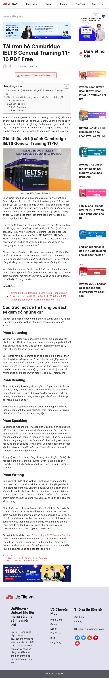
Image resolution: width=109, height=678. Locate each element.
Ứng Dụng (55, 642)
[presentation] (92, 74)
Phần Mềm (56, 619)
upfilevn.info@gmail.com (91, 629)
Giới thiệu (79, 617)
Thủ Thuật (81, 4)
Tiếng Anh (17, 16)
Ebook (63, 4)
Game (48, 4)
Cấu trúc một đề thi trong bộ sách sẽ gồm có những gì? (34, 97)
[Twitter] (83, 637)
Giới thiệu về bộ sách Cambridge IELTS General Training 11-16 (36, 92)
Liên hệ (78, 621)
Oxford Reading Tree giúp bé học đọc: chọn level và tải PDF (92, 132)
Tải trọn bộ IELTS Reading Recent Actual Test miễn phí (38, 293)
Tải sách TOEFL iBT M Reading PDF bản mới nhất (25, 560)
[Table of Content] (66, 86)
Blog (94, 4)
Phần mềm (31, 4)
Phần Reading (18, 104)
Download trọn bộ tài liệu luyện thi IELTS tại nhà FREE (38, 296)
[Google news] (77, 643)
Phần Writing (17, 110)
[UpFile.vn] (10, 4)
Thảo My (11, 66)
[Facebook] (77, 637)
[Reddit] (90, 637)
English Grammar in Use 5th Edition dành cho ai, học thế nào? (92, 250)
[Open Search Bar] (102, 4)
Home (6, 16)
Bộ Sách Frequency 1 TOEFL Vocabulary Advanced (26, 558)
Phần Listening (18, 100)
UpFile (35, 131)
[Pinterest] (96, 637)
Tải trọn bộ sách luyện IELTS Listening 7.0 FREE (34, 299)
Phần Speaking (18, 107)
